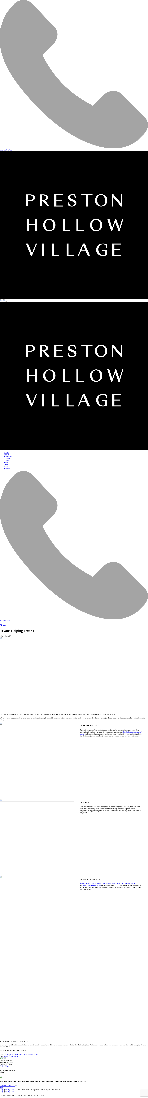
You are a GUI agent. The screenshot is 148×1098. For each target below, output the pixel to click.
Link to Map (4, 1066)
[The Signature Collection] (74, 298)
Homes (6, 453)
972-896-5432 (10, 1086)
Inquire (2, 1086)
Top (1, 1088)
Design (6, 455)
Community (8, 457)
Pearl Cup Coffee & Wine (92, 885)
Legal (2, 1090)
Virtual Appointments (11, 1056)
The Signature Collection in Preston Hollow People (21, 1054)
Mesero (82, 883)
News (6, 466)
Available (7, 458)
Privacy (7, 1090)
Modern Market (130, 883)
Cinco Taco (120, 883)
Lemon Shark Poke (108, 883)
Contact (7, 468)
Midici (88, 883)
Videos (6, 460)
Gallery (6, 462)
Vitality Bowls (96, 883)
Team (6, 464)
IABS (13, 1090)
